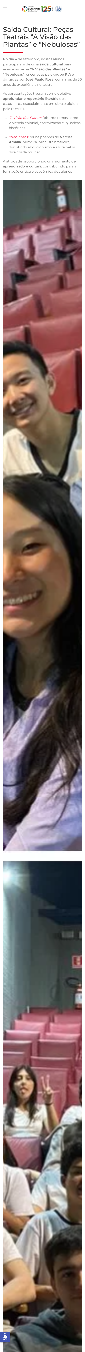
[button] (5, 9)
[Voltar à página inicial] (42, 9)
